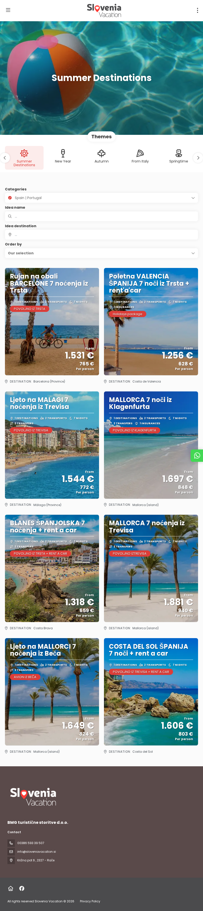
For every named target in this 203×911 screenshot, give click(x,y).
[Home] (10, 888)
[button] (5, 158)
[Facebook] (22, 888)
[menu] (198, 10)
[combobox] (101, 235)
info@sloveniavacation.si (36, 852)
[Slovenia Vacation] (32, 796)
